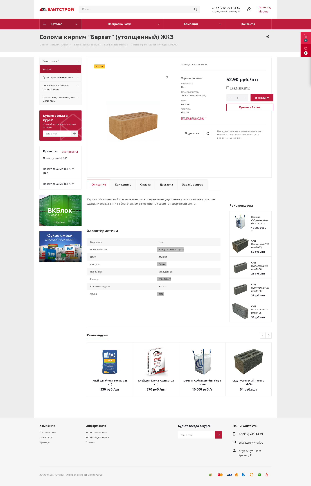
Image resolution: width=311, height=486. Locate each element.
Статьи (90, 442)
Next (269, 335)
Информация (96, 426)
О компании (47, 432)
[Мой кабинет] (249, 9)
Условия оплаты (96, 432)
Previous (263, 335)
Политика (45, 437)
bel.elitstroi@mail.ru (250, 442)
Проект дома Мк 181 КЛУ (58, 184)
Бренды (44, 442)
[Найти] (195, 9)
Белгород (264, 7)
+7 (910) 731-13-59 (228, 8)
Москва (263, 11)
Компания (47, 426)
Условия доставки (97, 437)
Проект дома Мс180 (55, 158)
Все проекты (70, 151)
